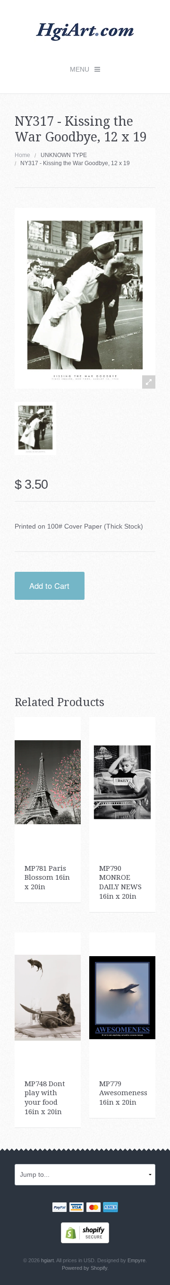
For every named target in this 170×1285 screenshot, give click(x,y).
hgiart (47, 1260)
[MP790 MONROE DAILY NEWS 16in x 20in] (122, 781)
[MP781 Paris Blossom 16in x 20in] (48, 781)
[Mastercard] (93, 1208)
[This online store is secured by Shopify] (85, 1232)
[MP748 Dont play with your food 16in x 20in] (48, 997)
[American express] (110, 1208)
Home (22, 155)
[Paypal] (59, 1208)
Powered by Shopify (84, 1268)
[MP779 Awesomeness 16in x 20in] (122, 997)
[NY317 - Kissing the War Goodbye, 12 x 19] (35, 428)
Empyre (136, 1260)
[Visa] (76, 1208)
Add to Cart (49, 585)
